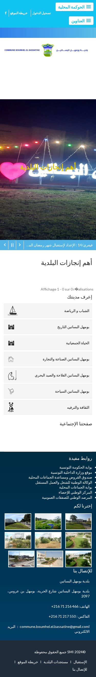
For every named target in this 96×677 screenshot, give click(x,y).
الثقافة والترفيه (78, 407)
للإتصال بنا (79, 669)
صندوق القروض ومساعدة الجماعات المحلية (60, 477)
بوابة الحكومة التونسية (75, 467)
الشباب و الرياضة (76, 310)
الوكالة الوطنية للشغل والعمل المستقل (63, 482)
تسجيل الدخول (41, 13)
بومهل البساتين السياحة (72, 391)
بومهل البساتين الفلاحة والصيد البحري (62, 375)
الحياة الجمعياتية (77, 343)
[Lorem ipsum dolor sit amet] (77, 521)
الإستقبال (80, 662)
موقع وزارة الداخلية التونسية (71, 472)
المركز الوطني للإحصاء (75, 492)
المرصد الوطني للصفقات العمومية (67, 497)
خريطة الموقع (18, 13)
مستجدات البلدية (56, 662)
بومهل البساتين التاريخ (73, 327)
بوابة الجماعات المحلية (75, 487)
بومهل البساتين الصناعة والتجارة (66, 359)
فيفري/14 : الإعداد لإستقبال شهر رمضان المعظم (58, 245)
